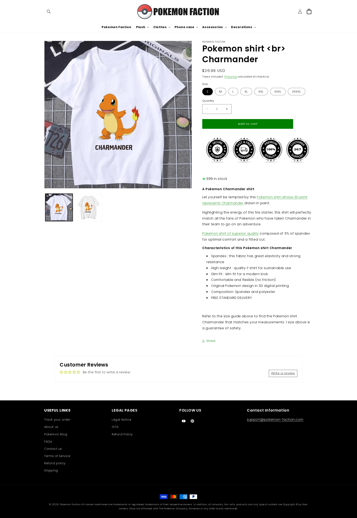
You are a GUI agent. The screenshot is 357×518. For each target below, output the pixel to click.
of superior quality (230, 233)
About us (51, 427)
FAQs (48, 441)
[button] (48, 11)
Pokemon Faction (70, 504)
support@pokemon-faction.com (275, 419)
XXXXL (296, 92)
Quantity (208, 101)
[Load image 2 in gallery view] (88, 207)
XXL (261, 92)
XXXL (277, 92)
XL (246, 92)
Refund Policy (122, 434)
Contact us (53, 449)
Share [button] (210, 341)
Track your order (57, 420)
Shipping (230, 76)
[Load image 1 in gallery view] (59, 207)
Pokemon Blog (55, 434)
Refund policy (55, 463)
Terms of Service (57, 456)
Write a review (283, 373)
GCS (115, 427)
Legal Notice (121, 420)
